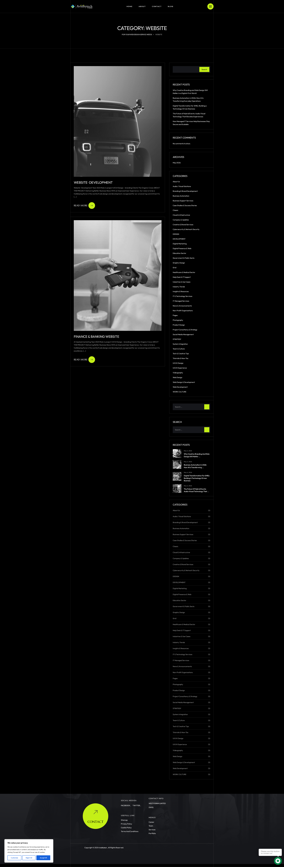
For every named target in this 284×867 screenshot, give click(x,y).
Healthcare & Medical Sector (184, 272)
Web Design (177, 377)
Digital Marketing (180, 244)
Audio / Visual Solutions (182, 186)
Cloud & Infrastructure (181, 215)
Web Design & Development (184, 382)
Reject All (29, 858)
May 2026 (177, 163)
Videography (178, 373)
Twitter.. (137, 805)
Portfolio (152, 833)
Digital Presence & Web (182, 248)
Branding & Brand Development (185, 191)
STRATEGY (177, 339)
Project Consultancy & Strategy (185, 330)
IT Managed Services (181, 301)
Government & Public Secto (183, 258)
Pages (175, 315)
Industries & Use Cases (181, 282)
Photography (178, 320)
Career (151, 822)
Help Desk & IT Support (182, 277)
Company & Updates (181, 220)
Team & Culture (179, 349)
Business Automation (181, 196)
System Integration (180, 344)
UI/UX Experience (180, 368)
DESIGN (176, 234)
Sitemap (124, 820)
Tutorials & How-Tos (180, 358)
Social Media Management (183, 334)
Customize (14, 858)
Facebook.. (126, 805)
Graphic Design (179, 263)
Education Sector (179, 253)
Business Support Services (183, 201)
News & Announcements (182, 306)
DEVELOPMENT (179, 239)
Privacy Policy (126, 824)
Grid (174, 267)
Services (152, 830)
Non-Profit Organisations (183, 310)
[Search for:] (191, 407)
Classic (175, 210)
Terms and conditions (129, 831)
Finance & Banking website (96, 336)
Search (204, 69)
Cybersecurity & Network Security (186, 229)
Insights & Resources (181, 291)
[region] (28, 851)
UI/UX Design (178, 363)
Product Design (179, 325)
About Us (176, 181)
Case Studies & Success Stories (185, 205)
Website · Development (93, 182)
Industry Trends (179, 287)
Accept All (43, 858)
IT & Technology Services (182, 296)
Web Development (180, 387)
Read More (81, 205)
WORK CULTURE (179, 392)
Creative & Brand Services (183, 224)
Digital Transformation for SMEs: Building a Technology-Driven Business (197, 478)
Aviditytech (103, 848)
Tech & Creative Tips (181, 353)
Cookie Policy (126, 828)
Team (151, 826)
